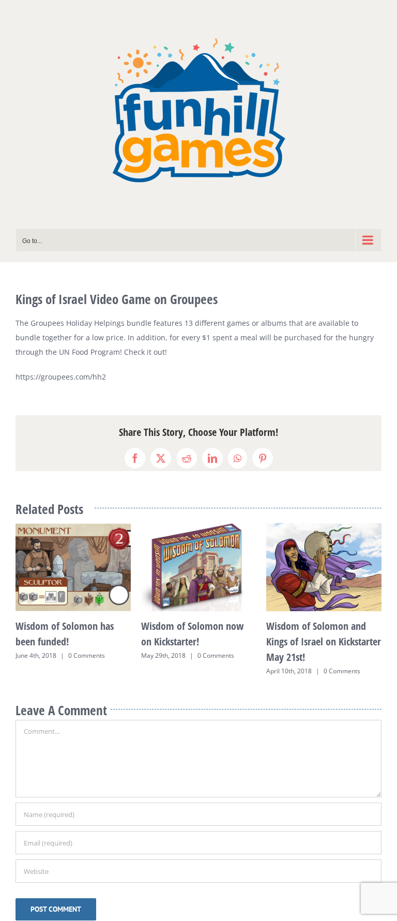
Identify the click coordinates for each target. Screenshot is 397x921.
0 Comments (90, 655)
